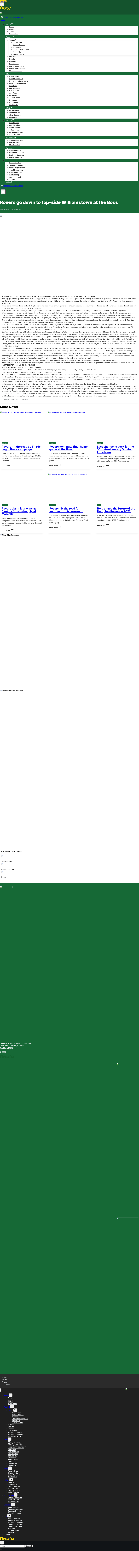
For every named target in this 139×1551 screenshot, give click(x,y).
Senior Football (15, 128)
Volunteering (14, 175)
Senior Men (17, 42)
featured (6, 399)
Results (12, 59)
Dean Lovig (5, 209)
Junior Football (15, 177)
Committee (13, 102)
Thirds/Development (21, 50)
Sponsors (7, 1505)
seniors (25, 399)
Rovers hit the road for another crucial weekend (66, 510)
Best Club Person (16, 132)
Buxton (4, 877)
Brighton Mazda (7, 869)
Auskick (12, 179)
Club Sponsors (15, 150)
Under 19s (17, 52)
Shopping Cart (14, 113)
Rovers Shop (14, 110)
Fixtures (12, 57)
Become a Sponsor (16, 153)
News (11, 27)
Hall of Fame (14, 91)
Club (99, 505)
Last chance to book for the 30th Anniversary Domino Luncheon (115, 449)
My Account (14, 117)
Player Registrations (17, 68)
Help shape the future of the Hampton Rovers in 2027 (116, 510)
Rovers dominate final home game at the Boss (68, 448)
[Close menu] (0, 1390)
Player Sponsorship (16, 66)
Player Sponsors (15, 157)
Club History (14, 123)
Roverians (13, 95)
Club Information (15, 76)
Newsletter (13, 34)
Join (5, 1516)
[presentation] (22, 425)
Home (4, 1377)
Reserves (17, 47)
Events (12, 29)
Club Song (13, 86)
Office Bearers (15, 130)
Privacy (5, 1382)
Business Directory (16, 155)
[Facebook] (1, 9)
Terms (4, 1380)
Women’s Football (16, 165)
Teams (10, 1410)
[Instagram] (4, 9)
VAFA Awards (14, 135)
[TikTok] (9, 9)
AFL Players (14, 93)
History (6, 1480)
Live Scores (14, 64)
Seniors (3, 196)
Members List (14, 145)
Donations (13, 100)
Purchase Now (14, 142)
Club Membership (16, 79)
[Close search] (2, 1543)
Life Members (14, 88)
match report (15, 399)
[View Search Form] (2, 4)
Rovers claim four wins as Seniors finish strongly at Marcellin (19, 511)
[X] (7, 9)
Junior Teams (18, 54)
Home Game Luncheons (18, 81)
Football (7, 1407)
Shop (6, 1469)
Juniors (9, 182)
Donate (3, 1)
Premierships (14, 125)
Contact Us (13, 105)
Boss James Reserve (17, 83)
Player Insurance (15, 71)
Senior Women (19, 45)
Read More (8, 466)
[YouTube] (12, 1058)
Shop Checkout (15, 115)
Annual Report (14, 98)
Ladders (12, 61)
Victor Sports (6, 861)
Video (11, 31)
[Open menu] (3, 191)
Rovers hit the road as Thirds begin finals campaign (21, 448)
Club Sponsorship (16, 172)
